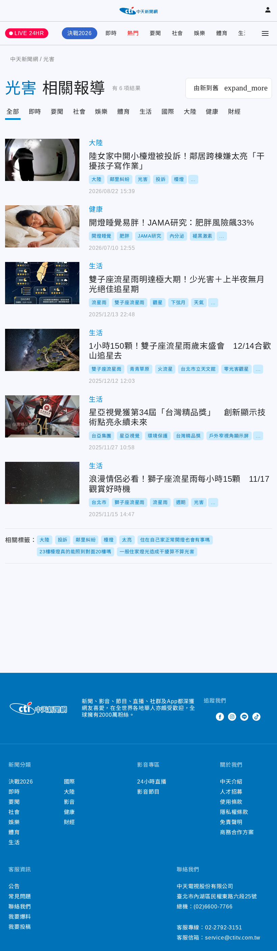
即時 (111, 33)
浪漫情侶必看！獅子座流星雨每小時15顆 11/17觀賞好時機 (42, 483)
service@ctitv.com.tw (232, 938)
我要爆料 (19, 917)
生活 (244, 33)
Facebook (220, 717)
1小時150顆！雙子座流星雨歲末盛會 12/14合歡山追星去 (42, 350)
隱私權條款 (234, 812)
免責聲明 (231, 822)
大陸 (190, 111)
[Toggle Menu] (265, 33)
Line (244, 717)
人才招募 (231, 792)
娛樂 (199, 33)
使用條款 (231, 802)
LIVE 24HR (29, 33)
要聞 (155, 33)
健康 (212, 111)
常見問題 (19, 896)
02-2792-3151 (223, 927)
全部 (12, 111)
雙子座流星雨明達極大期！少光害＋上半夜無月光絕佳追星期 (42, 283)
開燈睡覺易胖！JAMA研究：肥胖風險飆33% (42, 226)
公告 (14, 886)
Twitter (208, 717)
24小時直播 (152, 782)
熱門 (133, 33)
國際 (167, 111)
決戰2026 (79, 33)
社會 (177, 33)
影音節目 (148, 792)
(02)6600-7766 (213, 906)
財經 (234, 111)
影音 (69, 802)
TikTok (256, 717)
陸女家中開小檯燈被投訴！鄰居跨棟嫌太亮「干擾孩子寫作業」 (42, 160)
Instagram (232, 717)
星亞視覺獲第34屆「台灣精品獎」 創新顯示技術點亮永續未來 (42, 416)
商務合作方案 (237, 832)
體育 (222, 33)
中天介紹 (231, 782)
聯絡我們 (19, 906)
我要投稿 (19, 927)
